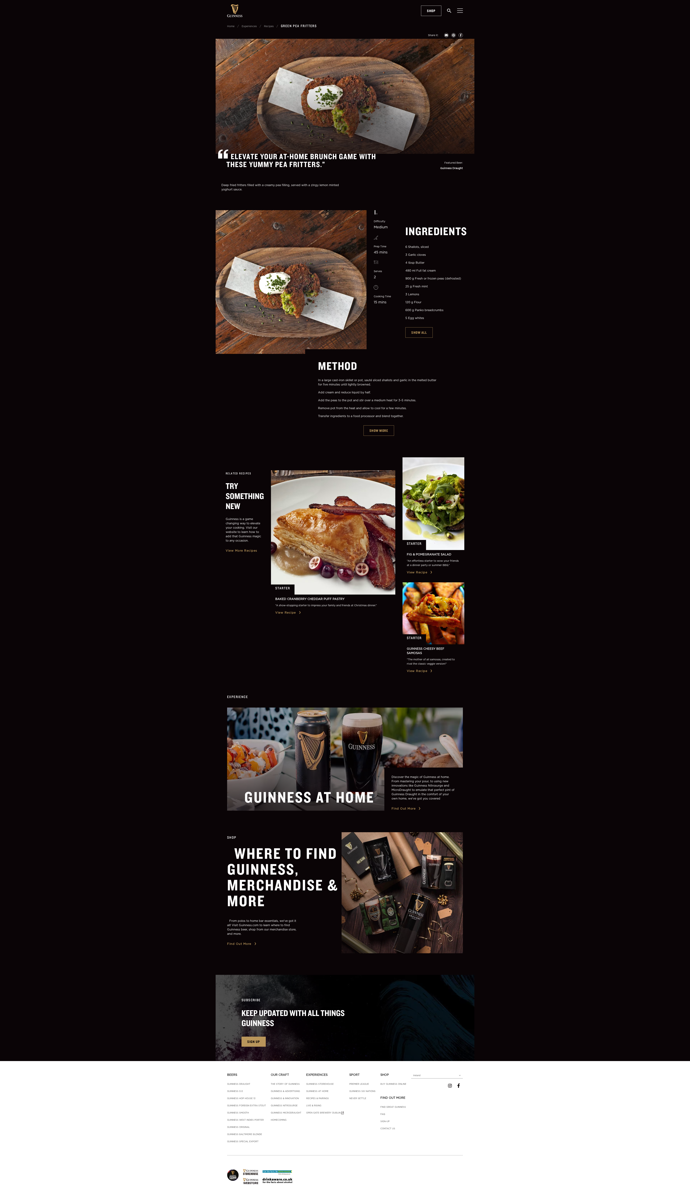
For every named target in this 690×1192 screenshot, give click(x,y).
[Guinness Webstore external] (250, 1181)
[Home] (234, 10)
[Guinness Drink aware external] (277, 1172)
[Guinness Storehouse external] (250, 1172)
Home (230, 26)
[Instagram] (450, 1086)
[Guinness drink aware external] (277, 1180)
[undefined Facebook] (461, 35)
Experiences (249, 26)
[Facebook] (458, 1086)
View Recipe (285, 612)
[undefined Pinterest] (453, 35)
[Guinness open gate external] (233, 1175)
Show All (419, 332)
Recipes (269, 26)
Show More (378, 430)
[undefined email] (446, 35)
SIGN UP (253, 1041)
